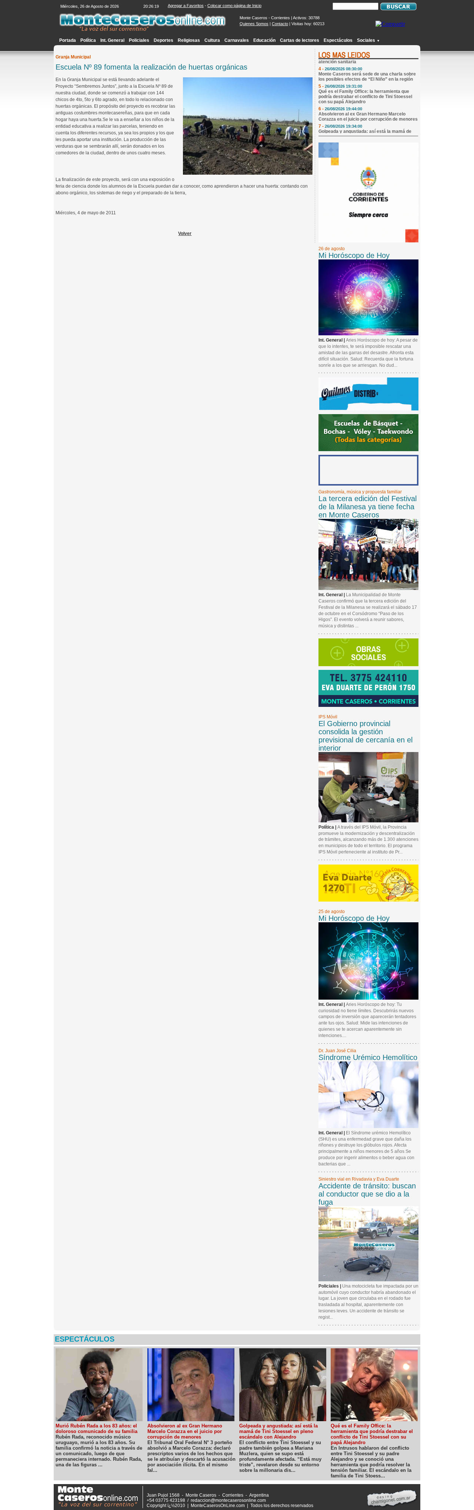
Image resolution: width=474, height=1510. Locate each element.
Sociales (368, 40)
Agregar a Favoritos (186, 5)
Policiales (139, 40)
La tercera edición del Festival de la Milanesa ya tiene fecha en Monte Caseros (367, 506)
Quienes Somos (254, 23)
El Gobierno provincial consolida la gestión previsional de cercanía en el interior (365, 735)
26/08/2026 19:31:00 (343, 77)
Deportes (163, 40)
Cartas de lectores (299, 40)
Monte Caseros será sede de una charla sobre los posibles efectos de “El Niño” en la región (367, 68)
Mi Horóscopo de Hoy (354, 255)
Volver (184, 233)
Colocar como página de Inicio (234, 5)
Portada (67, 40)
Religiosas (189, 40)
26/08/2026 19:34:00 (343, 117)
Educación (264, 40)
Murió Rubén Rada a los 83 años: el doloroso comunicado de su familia (96, 1428)
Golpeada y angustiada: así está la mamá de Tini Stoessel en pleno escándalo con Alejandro (368, 125)
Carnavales (236, 40)
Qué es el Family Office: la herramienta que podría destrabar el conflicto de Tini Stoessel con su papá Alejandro (365, 87)
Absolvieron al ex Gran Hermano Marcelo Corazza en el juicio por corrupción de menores (368, 108)
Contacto (280, 23)
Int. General (112, 40)
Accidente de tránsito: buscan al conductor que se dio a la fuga (367, 1194)
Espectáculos (338, 40)
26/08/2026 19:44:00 (343, 100)
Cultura (212, 40)
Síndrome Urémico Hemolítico (367, 1057)
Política (88, 40)
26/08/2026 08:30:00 (343, 60)
